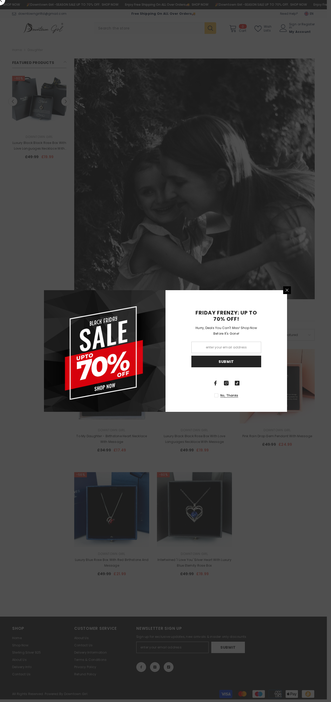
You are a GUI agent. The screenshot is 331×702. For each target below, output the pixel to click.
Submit (226, 361)
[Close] (287, 290)
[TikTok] (237, 383)
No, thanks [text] (229, 395)
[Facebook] (215, 383)
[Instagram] (226, 383)
